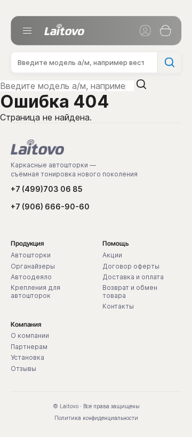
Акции (112, 255)
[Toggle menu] (27, 31)
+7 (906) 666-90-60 (50, 206)
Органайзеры (33, 266)
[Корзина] (165, 31)
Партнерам (29, 347)
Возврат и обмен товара (129, 291)
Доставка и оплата (133, 277)
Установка (27, 357)
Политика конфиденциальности (96, 418)
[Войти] (145, 31)
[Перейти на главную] (37, 147)
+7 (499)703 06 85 (47, 188)
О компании (30, 335)
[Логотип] (64, 29)
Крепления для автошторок (35, 291)
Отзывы (23, 369)
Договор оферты (130, 266)
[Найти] (169, 62)
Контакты (118, 306)
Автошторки (31, 255)
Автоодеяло (31, 277)
